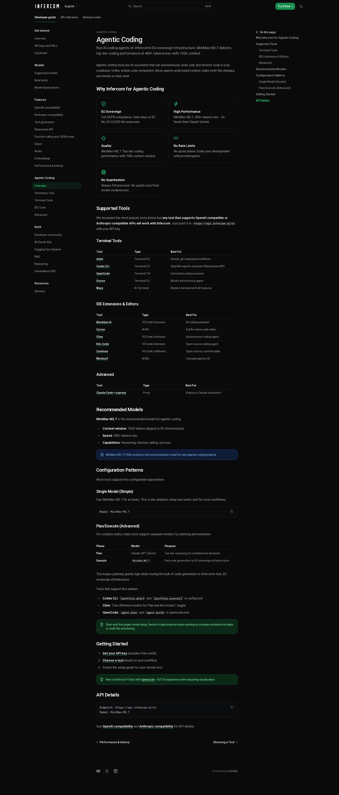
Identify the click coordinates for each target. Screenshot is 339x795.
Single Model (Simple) (272, 81)
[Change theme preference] (301, 6)
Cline (99, 336)
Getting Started (265, 94)
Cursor (100, 329)
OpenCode (103, 273)
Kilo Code (102, 344)
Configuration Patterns (270, 75)
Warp (99, 288)
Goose (100, 280)
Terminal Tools (268, 50)
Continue (102, 351)
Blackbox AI (103, 322)
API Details (263, 100)
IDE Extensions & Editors (274, 56)
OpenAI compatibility (118, 726)
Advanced (265, 62)
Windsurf (102, 358)
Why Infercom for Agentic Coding (277, 37)
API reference (69, 17)
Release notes (92, 17)
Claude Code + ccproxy (111, 392)
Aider (99, 259)
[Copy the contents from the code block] (231, 511)
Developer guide (45, 17)
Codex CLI (102, 266)
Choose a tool (113, 660)
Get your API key (115, 653)
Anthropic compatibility (156, 726)
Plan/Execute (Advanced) (275, 88)
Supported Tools (266, 44)
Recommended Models (271, 69)
